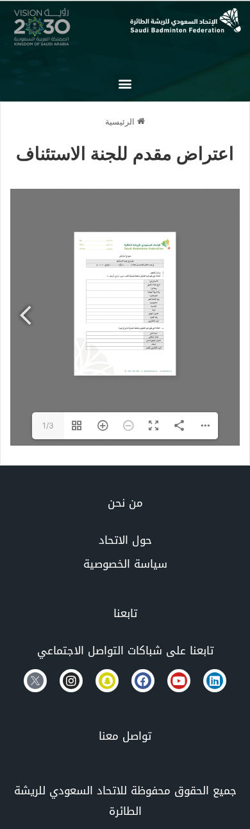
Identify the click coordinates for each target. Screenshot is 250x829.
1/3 (48, 425)
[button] (125, 83)
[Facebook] (142, 680)
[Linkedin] (214, 680)
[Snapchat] (107, 680)
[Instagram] (71, 680)
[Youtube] (178, 680)
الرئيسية (121, 121)
